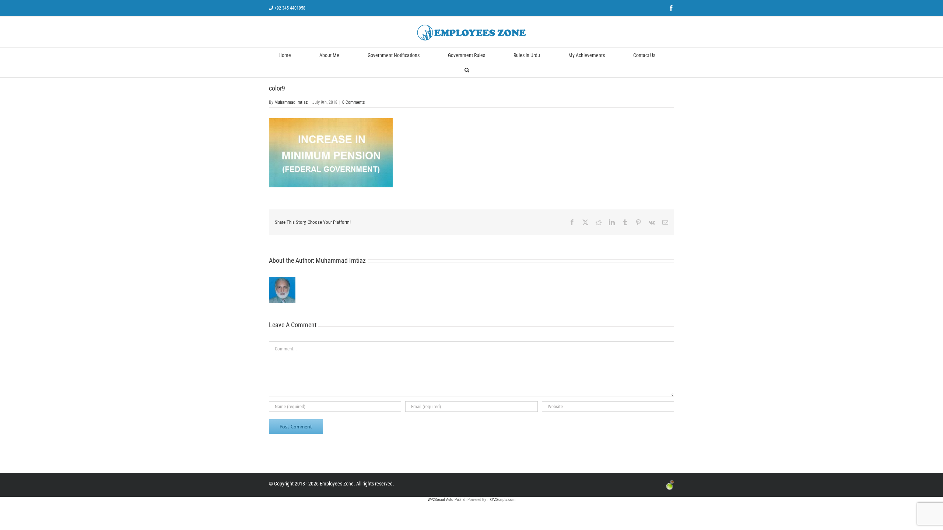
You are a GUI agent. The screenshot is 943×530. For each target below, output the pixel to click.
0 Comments (353, 102)
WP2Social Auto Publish (447, 499)
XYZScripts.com (502, 499)
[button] (467, 70)
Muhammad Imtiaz (291, 102)
